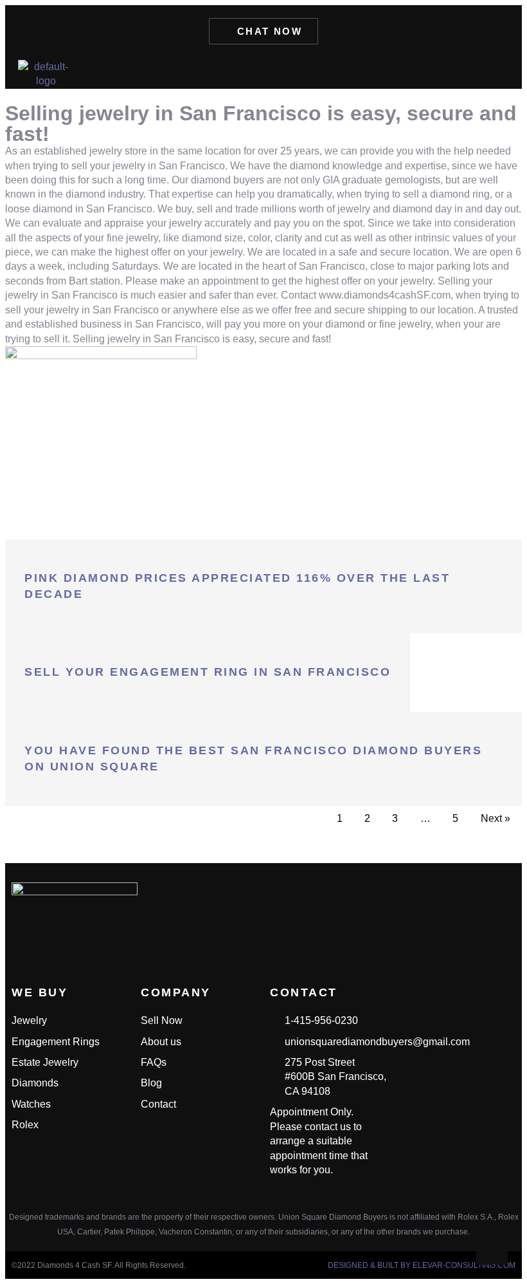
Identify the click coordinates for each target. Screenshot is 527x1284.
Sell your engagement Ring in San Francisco (207, 671)
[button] (498, 73)
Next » (495, 818)
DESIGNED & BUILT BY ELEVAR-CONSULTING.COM (421, 1265)
